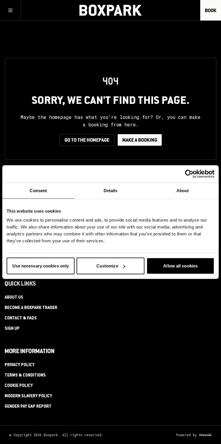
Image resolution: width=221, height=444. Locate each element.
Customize (107, 265)
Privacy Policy (20, 365)
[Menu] (10, 10)
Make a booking (139, 140)
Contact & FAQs (21, 318)
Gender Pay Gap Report (28, 407)
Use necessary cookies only (40, 265)
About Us (14, 298)
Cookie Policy (19, 386)
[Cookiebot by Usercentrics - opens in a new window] (189, 173)
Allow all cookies (180, 265)
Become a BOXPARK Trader (31, 308)
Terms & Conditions (25, 376)
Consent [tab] (38, 190)
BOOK (210, 11)
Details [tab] (111, 190)
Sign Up (12, 329)
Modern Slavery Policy (28, 396)
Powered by (186, 434)
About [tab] (182, 190)
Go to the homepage (86, 140)
